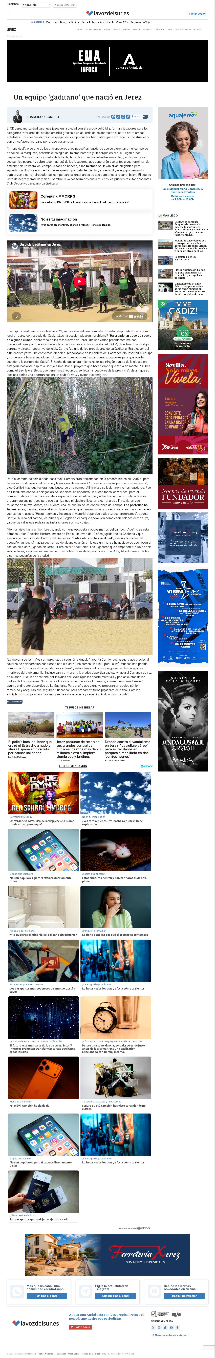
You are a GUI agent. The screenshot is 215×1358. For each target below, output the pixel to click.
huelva (136, 29)
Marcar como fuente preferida (170, 1335)
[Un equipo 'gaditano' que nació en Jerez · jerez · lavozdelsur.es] (107, 14)
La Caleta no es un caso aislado (185, 258)
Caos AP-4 (122, 22)
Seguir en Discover (66, 5)
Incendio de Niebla (103, 22)
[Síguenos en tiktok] (165, 1327)
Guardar (138, 116)
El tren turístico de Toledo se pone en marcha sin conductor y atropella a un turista (190, 274)
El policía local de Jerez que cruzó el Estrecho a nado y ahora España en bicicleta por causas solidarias (30, 747)
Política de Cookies (90, 1353)
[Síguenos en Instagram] (159, 1327)
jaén (169, 29)
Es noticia (36, 22)
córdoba (159, 29)
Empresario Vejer (141, 22)
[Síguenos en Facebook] (177, 1327)
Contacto (61, 1353)
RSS (104, 1353)
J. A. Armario (63, 760)
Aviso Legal (73, 1353)
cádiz (107, 29)
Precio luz (52, 22)
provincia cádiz (93, 29)
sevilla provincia (183, 29)
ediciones (11, 36)
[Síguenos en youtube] (171, 1327)
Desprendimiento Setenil (75, 22)
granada (147, 29)
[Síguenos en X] (153, 1327)
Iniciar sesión (197, 13)
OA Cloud (129, 1353)
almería (198, 29)
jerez (79, 29)
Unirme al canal (47, 1296)
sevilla (116, 29)
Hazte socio (82, 1327)
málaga (126, 29)
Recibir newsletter (184, 1296)
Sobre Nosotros (46, 1353)
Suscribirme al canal (115, 1296)
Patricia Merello (17, 757)
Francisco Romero (43, 117)
